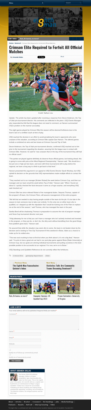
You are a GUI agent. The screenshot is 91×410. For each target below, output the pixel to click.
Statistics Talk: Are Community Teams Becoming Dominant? (60, 267)
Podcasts (12, 405)
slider (47, 256)
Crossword (36, 402)
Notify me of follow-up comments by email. (23, 353)
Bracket (27, 402)
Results (21, 405)
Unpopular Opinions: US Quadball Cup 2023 (41, 297)
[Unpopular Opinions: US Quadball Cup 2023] (44, 293)
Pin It (62, 56)
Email (11, 338)
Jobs (57, 402)
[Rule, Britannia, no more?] (20, 293)
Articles (18, 402)
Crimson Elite (18, 256)
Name (11, 331)
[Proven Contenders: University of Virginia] (69, 293)
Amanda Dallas (18, 57)
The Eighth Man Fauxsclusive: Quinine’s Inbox (26, 267)
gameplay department (34, 256)
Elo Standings (48, 402)
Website (12, 344)
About (11, 402)
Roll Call (29, 405)
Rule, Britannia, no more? (29, 39)
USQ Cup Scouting (41, 405)
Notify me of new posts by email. (20, 357)
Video (52, 405)
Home (11, 43)
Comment (13, 314)
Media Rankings (67, 402)
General (18, 43)
